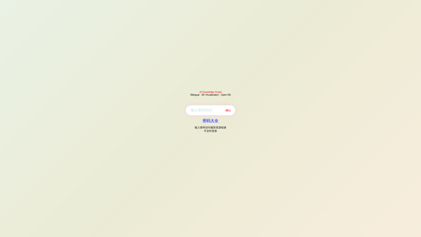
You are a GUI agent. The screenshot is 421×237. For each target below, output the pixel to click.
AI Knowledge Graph (210, 92)
